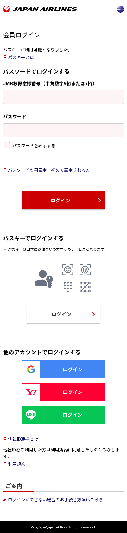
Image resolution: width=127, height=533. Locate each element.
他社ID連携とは (23, 439)
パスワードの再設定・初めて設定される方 (49, 170)
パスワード (14, 116)
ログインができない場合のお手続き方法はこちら (55, 499)
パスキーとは (21, 57)
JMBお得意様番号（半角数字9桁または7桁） (50, 83)
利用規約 (16, 464)
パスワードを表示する (33, 145)
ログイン (60, 200)
